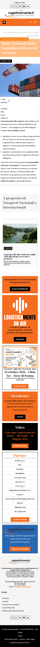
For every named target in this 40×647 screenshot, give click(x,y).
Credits (20, 636)
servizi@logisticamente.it (22, 586)
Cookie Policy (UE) (8, 607)
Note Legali (31, 639)
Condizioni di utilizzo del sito (20, 642)
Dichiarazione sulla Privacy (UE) (13, 611)
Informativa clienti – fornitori (15, 639)
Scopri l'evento (20, 386)
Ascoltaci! (20, 339)
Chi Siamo (5, 598)
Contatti (5, 601)
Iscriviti (20, 416)
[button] (30, 22)
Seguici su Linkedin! (20, 549)
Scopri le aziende (20, 519)
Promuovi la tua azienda (10, 604)
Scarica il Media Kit (20, 289)
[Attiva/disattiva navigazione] (35, 22)
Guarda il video (20, 445)
